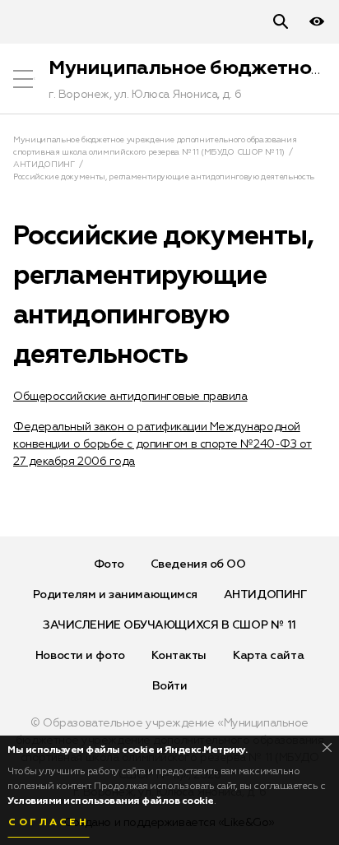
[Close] (327, 747)
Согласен (48, 823)
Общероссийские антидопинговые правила (130, 396)
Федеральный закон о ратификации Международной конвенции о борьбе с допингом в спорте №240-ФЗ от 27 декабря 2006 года (162, 444)
